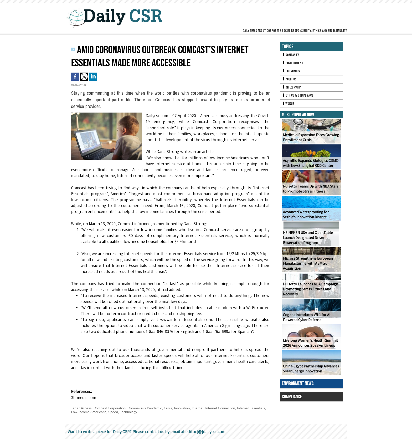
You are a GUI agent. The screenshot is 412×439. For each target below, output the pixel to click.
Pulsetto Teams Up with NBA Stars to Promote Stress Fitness (311, 189)
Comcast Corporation (109, 408)
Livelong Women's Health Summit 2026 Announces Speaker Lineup (310, 343)
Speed (113, 412)
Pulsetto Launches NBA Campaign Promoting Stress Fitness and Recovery (310, 288)
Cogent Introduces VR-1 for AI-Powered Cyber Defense (307, 317)
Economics (292, 71)
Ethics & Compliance (299, 95)
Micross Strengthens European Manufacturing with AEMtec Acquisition (308, 263)
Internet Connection (220, 408)
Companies (292, 55)
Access (86, 408)
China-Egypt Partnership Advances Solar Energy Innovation (311, 369)
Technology (128, 412)
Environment (294, 63)
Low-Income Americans (88, 412)
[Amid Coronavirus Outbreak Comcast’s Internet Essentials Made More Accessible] (106, 114)
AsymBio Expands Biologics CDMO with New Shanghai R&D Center (311, 163)
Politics (291, 79)
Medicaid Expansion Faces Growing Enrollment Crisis (311, 137)
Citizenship (293, 87)
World (289, 103)
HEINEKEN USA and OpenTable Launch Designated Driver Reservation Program (308, 237)
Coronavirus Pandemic (145, 408)
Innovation (182, 408)
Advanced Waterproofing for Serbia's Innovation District (306, 214)
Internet (197, 408)
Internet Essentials (251, 408)
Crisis (168, 408)
